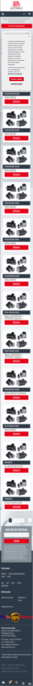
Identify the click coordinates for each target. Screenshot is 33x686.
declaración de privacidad (15, 74)
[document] (16, 62)
